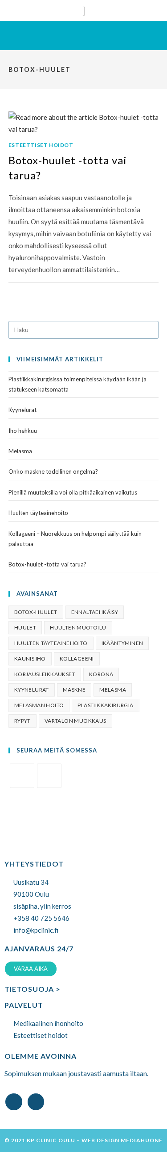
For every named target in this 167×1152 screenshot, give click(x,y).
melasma (112, 689)
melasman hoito (39, 705)
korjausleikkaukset (44, 674)
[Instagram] (49, 776)
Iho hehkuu (22, 430)
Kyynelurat (22, 409)
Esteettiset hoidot (40, 145)
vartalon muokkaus (75, 720)
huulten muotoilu (78, 627)
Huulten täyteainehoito (38, 512)
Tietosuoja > (32, 989)
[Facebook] (22, 776)
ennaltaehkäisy (94, 612)
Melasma (20, 451)
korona (101, 674)
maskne (74, 689)
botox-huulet (35, 612)
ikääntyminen (122, 643)
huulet (25, 627)
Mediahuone (142, 1140)
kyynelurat (31, 689)
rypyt (22, 720)
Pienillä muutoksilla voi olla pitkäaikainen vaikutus (72, 492)
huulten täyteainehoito (51, 643)
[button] (83, 35)
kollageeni (77, 658)
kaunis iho (30, 658)
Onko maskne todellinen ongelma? (53, 471)
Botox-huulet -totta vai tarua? (47, 564)
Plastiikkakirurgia (105, 705)
